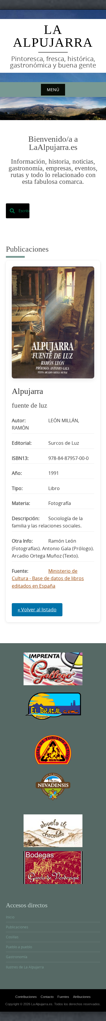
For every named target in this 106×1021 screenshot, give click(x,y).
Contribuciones (26, 996)
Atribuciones (82, 996)
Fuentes (63, 996)
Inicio (10, 917)
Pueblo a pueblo (19, 946)
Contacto (47, 996)
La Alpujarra (53, 36)
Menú (53, 89)
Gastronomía (16, 956)
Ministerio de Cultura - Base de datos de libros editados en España (48, 578)
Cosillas (12, 937)
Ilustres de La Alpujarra (25, 967)
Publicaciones (17, 927)
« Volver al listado (37, 609)
